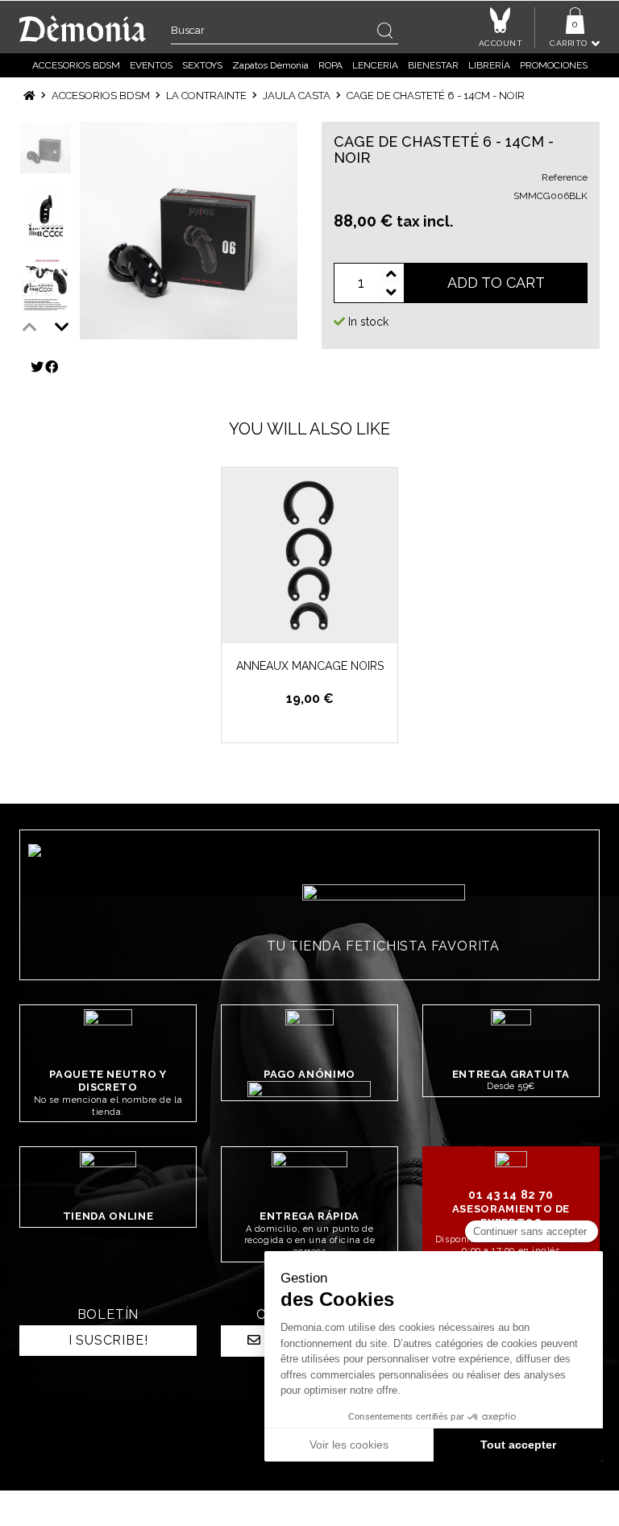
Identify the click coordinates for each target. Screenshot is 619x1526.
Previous (30, 327)
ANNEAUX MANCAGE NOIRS (310, 665)
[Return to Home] (29, 95)
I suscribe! (108, 1340)
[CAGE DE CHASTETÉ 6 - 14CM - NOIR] (188, 230)
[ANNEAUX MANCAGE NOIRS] (309, 555)
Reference (565, 177)
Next (62, 327)
